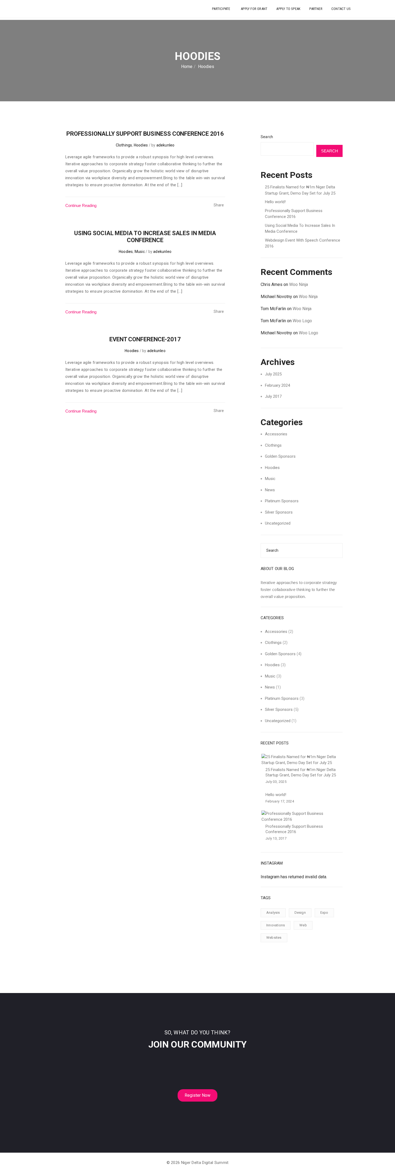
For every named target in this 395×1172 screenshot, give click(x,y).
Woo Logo (302, 320)
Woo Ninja (298, 284)
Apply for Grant (254, 9)
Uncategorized (277, 523)
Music (140, 251)
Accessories (276, 434)
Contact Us (341, 9)
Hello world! (275, 201)
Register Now (197, 1095)
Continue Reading (80, 205)
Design (300, 913)
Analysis (273, 913)
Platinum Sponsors (282, 501)
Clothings (124, 145)
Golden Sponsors (280, 456)
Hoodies (141, 145)
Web (303, 925)
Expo (324, 913)
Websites (274, 938)
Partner (315, 9)
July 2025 (273, 374)
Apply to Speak (288, 9)
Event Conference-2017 (145, 339)
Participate (221, 9)
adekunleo (165, 145)
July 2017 (273, 396)
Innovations (275, 925)
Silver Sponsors (279, 512)
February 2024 (277, 385)
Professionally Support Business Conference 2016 (145, 133)
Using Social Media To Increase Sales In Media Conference (145, 236)
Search (267, 137)
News (270, 490)
